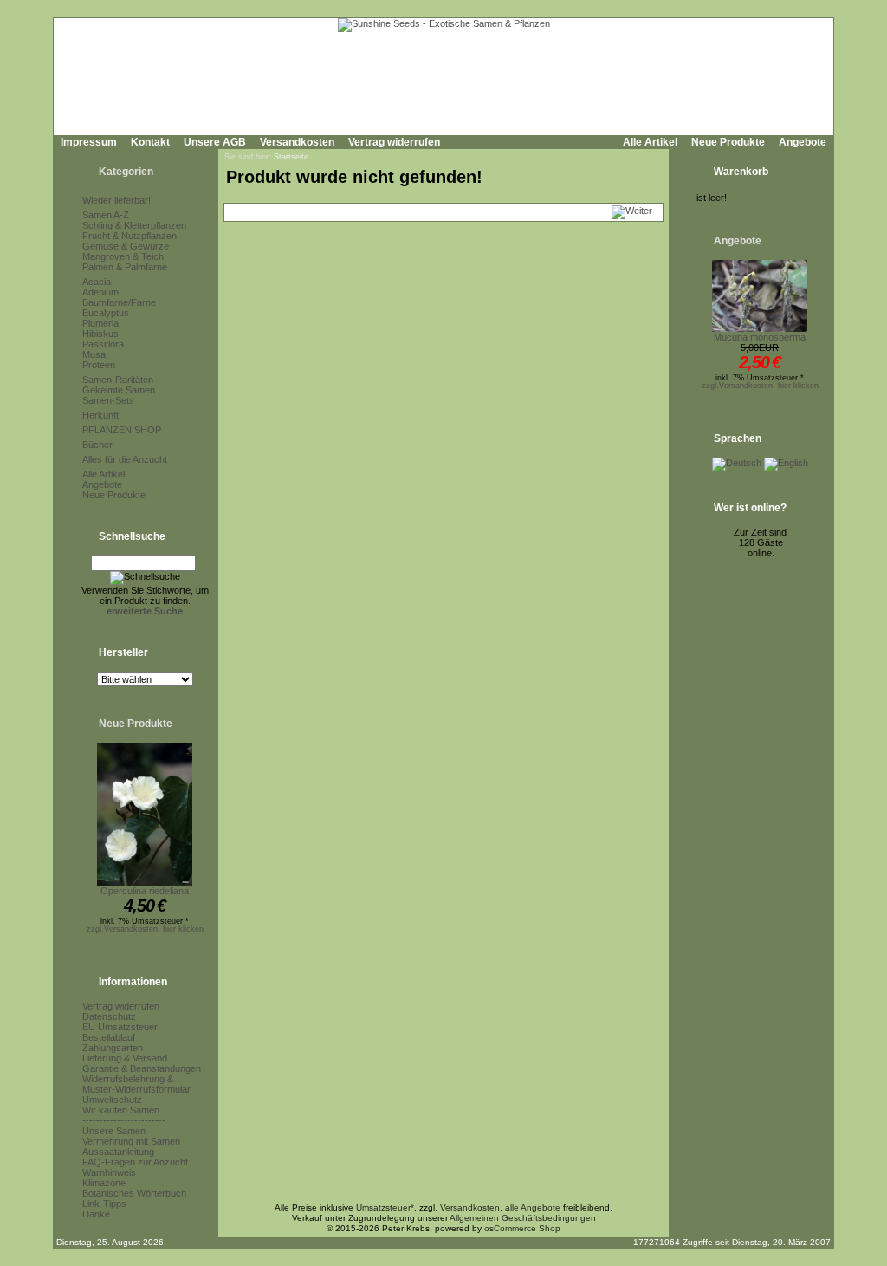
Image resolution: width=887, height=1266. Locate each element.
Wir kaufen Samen (120, 1110)
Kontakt (150, 142)
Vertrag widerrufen (394, 142)
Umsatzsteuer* (385, 1207)
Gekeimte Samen (118, 390)
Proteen (98, 365)
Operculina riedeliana (144, 891)
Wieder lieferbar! (116, 200)
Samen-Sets (108, 400)
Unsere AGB (215, 142)
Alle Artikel (650, 142)
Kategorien (126, 172)
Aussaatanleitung (118, 1151)
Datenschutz (109, 1016)
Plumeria (100, 323)
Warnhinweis (109, 1172)
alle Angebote (532, 1207)
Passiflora (103, 344)
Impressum (89, 142)
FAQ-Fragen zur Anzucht (135, 1162)
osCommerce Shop (522, 1228)
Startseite (291, 157)
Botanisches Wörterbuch (134, 1193)
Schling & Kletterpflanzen (134, 225)
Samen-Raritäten (117, 379)
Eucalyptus (105, 313)
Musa (94, 354)
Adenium (100, 292)
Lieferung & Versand (124, 1058)
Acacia (96, 281)
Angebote (802, 142)
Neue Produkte (728, 142)
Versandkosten (297, 142)
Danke (96, 1214)
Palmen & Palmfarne (124, 267)
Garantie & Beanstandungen (141, 1068)
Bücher (97, 444)
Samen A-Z (105, 215)
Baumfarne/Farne (119, 302)
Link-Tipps (104, 1203)
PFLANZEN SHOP (121, 430)
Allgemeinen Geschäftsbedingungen (523, 1218)
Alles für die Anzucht (124, 459)
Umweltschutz (112, 1099)
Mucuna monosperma (760, 337)
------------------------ (123, 1120)
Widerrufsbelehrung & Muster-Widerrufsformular (136, 1084)
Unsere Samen (114, 1131)
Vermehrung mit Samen (131, 1141)
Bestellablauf (108, 1037)
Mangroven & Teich (123, 256)
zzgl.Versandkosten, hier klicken (145, 929)
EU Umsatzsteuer (120, 1027)
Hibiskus (100, 333)
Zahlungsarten (112, 1047)
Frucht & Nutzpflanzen (129, 235)
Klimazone (104, 1183)
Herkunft (100, 415)
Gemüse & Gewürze (125, 246)
